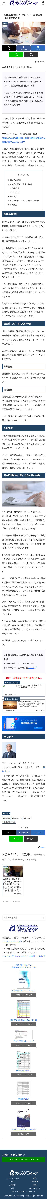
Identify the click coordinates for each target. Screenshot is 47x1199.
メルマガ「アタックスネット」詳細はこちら (22, 956)
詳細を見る (22, 1134)
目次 (20, 174)
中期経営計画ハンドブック (23, 991)
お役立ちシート (34, 1188)
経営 (34, 1178)
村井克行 (28, 818)
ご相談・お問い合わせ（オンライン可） (22, 1159)
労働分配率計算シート (22, 1041)
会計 (12, 1182)
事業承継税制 (15, 180)
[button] (31, 54)
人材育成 (12, 1185)
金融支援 (13, 197)
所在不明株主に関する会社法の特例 (24, 201)
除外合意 (15, 188)
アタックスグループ (11, 941)
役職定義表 (22, 1099)
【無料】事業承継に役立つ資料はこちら (23, 678)
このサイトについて (12, 1178)
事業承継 (7, 813)
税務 (34, 1185)
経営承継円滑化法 (9, 822)
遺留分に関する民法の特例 (21, 184)
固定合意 (15, 192)
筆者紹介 (13, 205)
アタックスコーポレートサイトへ (23, 1192)
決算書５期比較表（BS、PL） (22, 1020)
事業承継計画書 (22, 1070)
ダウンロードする (22, 995)
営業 (12, 1188)
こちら (31, 667)
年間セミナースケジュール (23, 1129)
